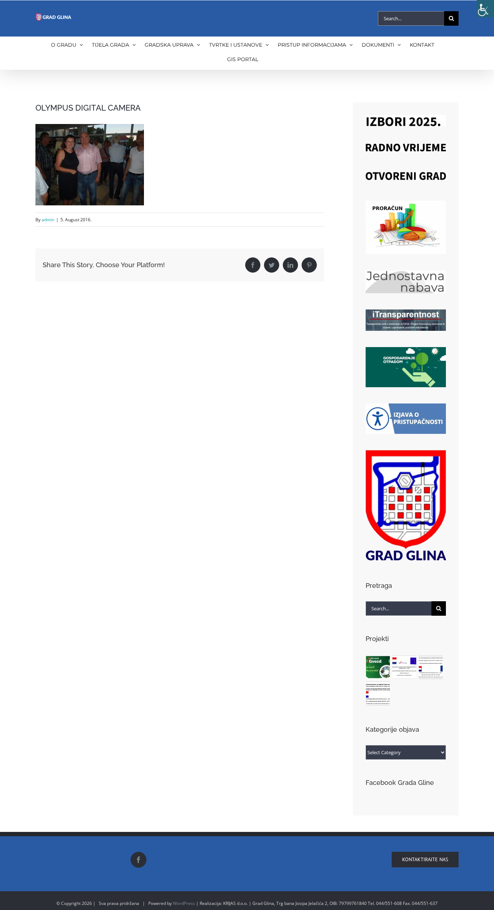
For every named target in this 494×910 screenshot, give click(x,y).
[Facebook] (138, 860)
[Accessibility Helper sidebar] (485, 8)
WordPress (184, 903)
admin (48, 220)
